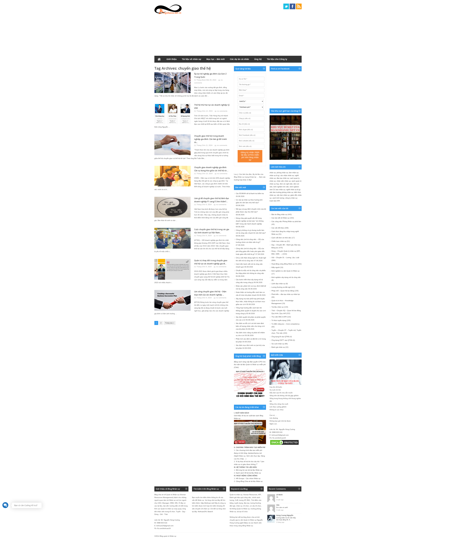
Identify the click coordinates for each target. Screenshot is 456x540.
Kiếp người (275, 267)
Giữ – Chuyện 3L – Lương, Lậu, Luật (285, 257)
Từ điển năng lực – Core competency (285, 324)
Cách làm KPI (275, 201)
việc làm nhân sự (283, 195)
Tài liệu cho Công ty (277, 59)
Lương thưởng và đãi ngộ (281, 287)
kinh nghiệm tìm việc (281, 187)
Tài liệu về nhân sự (191, 59)
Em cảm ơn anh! (282, 507)
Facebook (292, 6)
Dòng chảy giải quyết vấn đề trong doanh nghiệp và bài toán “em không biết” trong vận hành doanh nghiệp (250, 221)
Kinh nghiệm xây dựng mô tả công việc (286, 277)
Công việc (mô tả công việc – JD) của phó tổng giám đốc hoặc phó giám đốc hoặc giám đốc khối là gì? (250, 251)
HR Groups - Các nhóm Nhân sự (248, 478)
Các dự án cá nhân (239, 59)
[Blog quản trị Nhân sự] (168, 9)
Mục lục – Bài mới (215, 59)
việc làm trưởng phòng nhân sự (281, 192)
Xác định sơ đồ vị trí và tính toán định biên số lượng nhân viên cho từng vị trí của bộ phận (250, 326)
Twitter (286, 6)
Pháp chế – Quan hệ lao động (282, 291)
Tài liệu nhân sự (277, 307)
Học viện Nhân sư (166, 66)
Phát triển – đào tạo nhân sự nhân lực (285, 294)
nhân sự (273, 173)
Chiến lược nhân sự (278, 241)
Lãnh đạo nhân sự (278, 284)
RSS (299, 6)
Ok (277, 497)
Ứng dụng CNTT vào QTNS (281, 340)
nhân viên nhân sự (284, 181)
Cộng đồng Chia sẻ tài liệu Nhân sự (249, 481)
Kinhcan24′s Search (205, 511)
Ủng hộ (258, 59)
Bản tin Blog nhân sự (279, 214)
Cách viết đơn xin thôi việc (281, 238)
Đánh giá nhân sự (278, 347)
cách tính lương (278, 198)
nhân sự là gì (274, 175)
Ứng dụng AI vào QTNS (280, 337)
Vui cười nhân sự (277, 344)
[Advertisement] (228, 34)
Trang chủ (159, 59)
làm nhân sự (293, 173)
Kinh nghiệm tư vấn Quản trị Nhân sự (285, 271)
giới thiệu (243, 523)
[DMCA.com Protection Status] (284, 445)
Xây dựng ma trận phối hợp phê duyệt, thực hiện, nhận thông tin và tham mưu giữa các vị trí (250, 301)
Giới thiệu (171, 59)
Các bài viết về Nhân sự (280, 218)
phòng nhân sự (282, 173)
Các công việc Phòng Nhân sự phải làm (286, 221)
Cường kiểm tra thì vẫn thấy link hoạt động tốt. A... (286, 519)
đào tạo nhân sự (283, 178)
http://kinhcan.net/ (207, 503)
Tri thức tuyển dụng (278, 320)
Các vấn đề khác (277, 228)
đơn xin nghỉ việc (286, 184)
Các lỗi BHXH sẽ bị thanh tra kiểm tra (250, 193)
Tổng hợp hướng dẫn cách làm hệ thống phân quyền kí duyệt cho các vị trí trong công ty (251, 310)
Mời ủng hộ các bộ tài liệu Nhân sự (249, 470)
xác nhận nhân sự (287, 175)
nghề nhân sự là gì (293, 189)
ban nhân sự (280, 189)
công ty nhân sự (291, 198)
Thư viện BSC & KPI (279, 317)
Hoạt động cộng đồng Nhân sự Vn (284, 264)
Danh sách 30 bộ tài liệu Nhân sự (248, 473)
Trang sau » (169, 323)
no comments (222, 111)
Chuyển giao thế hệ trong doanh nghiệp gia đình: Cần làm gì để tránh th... (210, 139)
